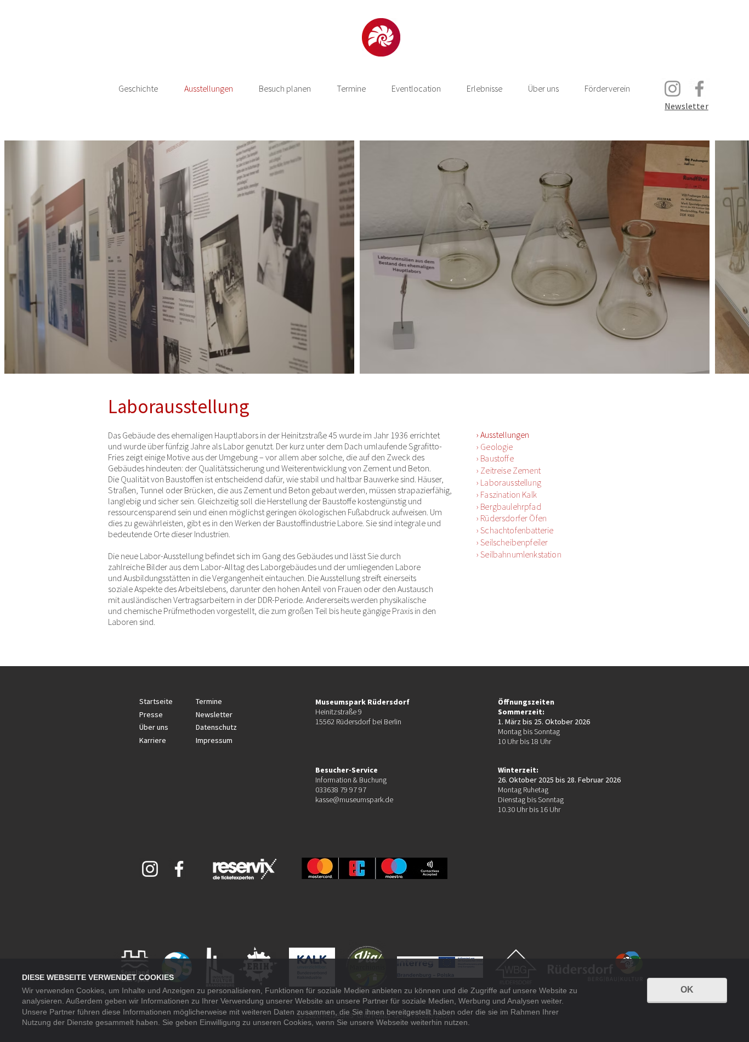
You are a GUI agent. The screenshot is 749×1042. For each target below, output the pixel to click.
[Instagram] (672, 88)
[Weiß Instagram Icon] (150, 869)
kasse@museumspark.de (354, 799)
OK (687, 989)
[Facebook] (699, 88)
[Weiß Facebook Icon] (179, 869)
